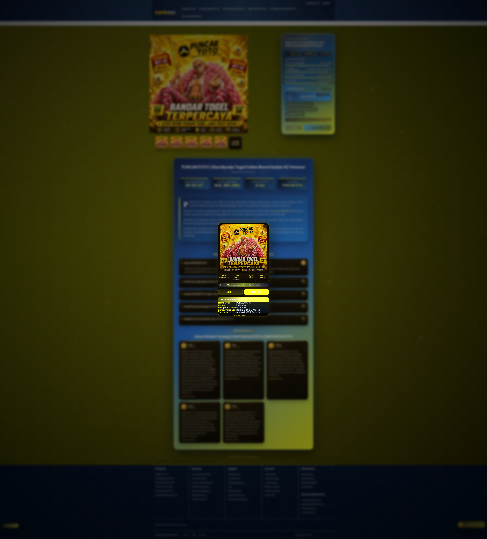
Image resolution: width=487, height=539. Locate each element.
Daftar (257, 292)
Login (230, 292)
